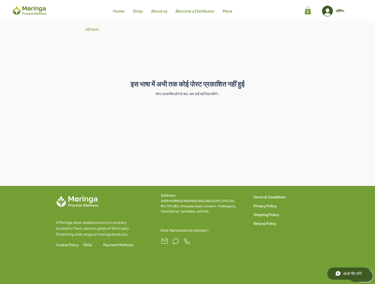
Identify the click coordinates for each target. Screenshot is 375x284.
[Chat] (175, 241)
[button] (307, 10)
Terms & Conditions (269, 197)
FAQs (87, 244)
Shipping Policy (266, 214)
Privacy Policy (265, 206)
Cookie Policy (67, 244)
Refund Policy (264, 223)
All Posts (92, 29)
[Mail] (164, 241)
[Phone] (187, 241)
